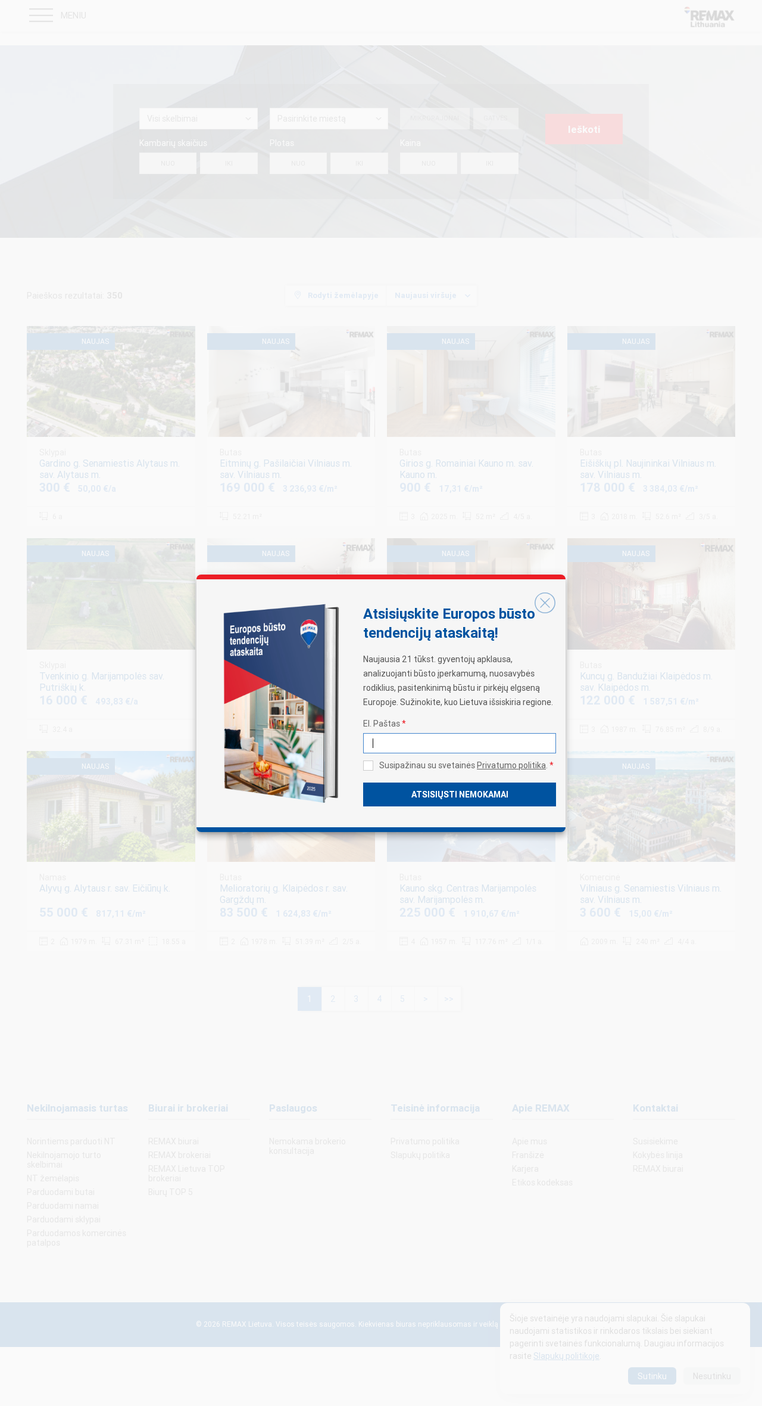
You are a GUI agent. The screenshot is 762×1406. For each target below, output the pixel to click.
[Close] (545, 603)
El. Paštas (384, 723)
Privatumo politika (511, 765)
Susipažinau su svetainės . (466, 765)
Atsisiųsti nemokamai (459, 794)
